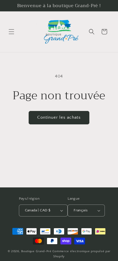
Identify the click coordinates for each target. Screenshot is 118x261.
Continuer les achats (59, 117)
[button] (11, 31)
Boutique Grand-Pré (36, 251)
